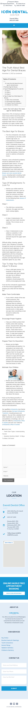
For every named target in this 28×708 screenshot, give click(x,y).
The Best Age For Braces (10, 87)
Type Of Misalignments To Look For (14, 89)
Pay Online (4, 638)
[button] (7, 3)
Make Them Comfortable (13, 99)
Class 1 (8, 90)
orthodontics (14, 409)
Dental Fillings (5, 645)
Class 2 (8, 92)
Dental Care (7, 429)
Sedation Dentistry (7, 648)
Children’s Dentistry (7, 650)
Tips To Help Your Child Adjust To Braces (13, 97)
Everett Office (14, 18)
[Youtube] (14, 704)
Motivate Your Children (12, 104)
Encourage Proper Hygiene (13, 101)
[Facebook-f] (11, 704)
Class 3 (9, 94)
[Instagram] (17, 704)
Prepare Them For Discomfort (14, 103)
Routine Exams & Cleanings (10, 640)
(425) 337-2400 (14, 20)
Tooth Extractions (7, 643)
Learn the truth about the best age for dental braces (15, 84)
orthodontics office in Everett (11, 424)
